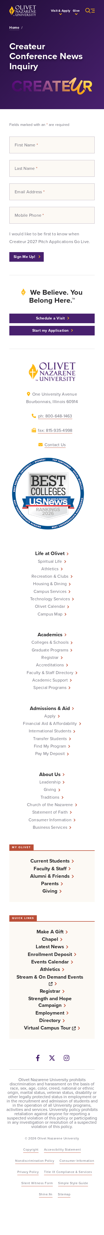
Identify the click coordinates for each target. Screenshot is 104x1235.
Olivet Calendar (50, 606)
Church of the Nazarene (50, 804)
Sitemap (64, 1194)
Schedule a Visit (50, 318)
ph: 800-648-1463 (55, 416)
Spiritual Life (50, 561)
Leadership (50, 782)
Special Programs (49, 687)
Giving (50, 789)
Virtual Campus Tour (52, 1027)
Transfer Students (50, 738)
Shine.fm (46, 1194)
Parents (50, 883)
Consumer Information (50, 820)
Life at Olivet (50, 553)
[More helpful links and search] (87, 11)
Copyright (31, 1149)
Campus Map (50, 614)
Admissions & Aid (50, 708)
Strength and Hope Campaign (50, 1001)
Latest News (50, 946)
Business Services (50, 827)
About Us (50, 774)
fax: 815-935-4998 (55, 430)
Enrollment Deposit (50, 954)
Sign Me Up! (25, 257)
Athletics (49, 569)
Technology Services (50, 599)
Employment (49, 1013)
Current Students (50, 860)
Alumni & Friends (50, 876)
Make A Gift (50, 931)
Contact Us (55, 445)
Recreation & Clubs (50, 576)
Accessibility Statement (62, 1149)
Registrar (49, 657)
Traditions (50, 797)
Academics (50, 634)
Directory (50, 1020)
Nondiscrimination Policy (34, 1160)
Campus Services (50, 591)
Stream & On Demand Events (52, 980)
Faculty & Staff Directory (50, 672)
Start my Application (50, 330)
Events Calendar (50, 961)
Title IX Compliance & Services (68, 1172)
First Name (26, 145)
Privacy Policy (28, 1172)
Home (14, 27)
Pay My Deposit (50, 753)
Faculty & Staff (50, 868)
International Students (50, 731)
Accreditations (50, 665)
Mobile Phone (29, 215)
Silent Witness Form (37, 1183)
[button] (60, 10)
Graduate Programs (50, 650)
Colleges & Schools (50, 642)
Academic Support (50, 680)
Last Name (26, 168)
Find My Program (50, 746)
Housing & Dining (50, 583)
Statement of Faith (50, 812)
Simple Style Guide (73, 1183)
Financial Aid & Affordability (50, 723)
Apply (49, 716)
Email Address (30, 192)
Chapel (50, 939)
